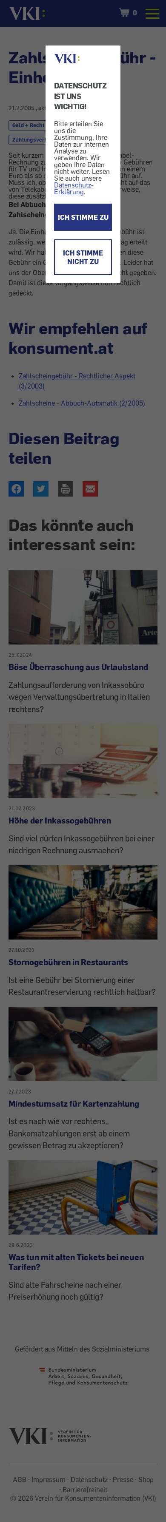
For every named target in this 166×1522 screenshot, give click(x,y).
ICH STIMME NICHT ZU (83, 257)
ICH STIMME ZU (83, 217)
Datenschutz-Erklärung (74, 188)
